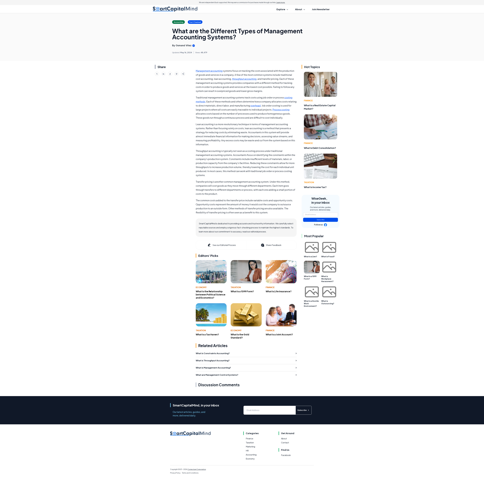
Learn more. (280, 2)
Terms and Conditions (190, 473)
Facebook (286, 455)
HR (247, 450)
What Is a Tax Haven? (207, 334)
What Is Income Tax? (315, 187)
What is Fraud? (328, 256)
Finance (270, 287)
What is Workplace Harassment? (327, 278)
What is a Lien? (310, 256)
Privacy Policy (175, 473)
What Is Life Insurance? (279, 291)
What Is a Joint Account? (279, 334)
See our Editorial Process (224, 245)
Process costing (281, 109)
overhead (255, 105)
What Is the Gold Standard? (240, 336)
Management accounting (209, 70)
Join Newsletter (321, 9)
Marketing (250, 446)
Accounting (251, 454)
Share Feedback (273, 245)
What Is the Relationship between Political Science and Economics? (210, 294)
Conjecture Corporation (197, 469)
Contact (285, 442)
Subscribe (320, 220)
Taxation (236, 287)
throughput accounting (244, 78)
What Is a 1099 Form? (242, 291)
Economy (201, 287)
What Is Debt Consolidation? (320, 147)
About (284, 438)
